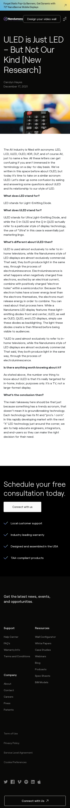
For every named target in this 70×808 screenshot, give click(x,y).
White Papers (43, 643)
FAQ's (7, 643)
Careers (8, 696)
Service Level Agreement (18, 752)
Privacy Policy (11, 743)
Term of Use (11, 733)
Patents (9, 709)
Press (7, 703)
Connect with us (22, 506)
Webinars (40, 656)
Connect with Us (33, 800)
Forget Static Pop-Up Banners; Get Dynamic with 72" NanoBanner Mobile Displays (29, 5)
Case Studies (43, 649)
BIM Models (41, 682)
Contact (9, 690)
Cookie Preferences (15, 762)
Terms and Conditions (17, 656)
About (7, 683)
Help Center (11, 636)
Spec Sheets (42, 675)
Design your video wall (41, 19)
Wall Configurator (45, 636)
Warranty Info (12, 649)
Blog (37, 662)
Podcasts (40, 669)
